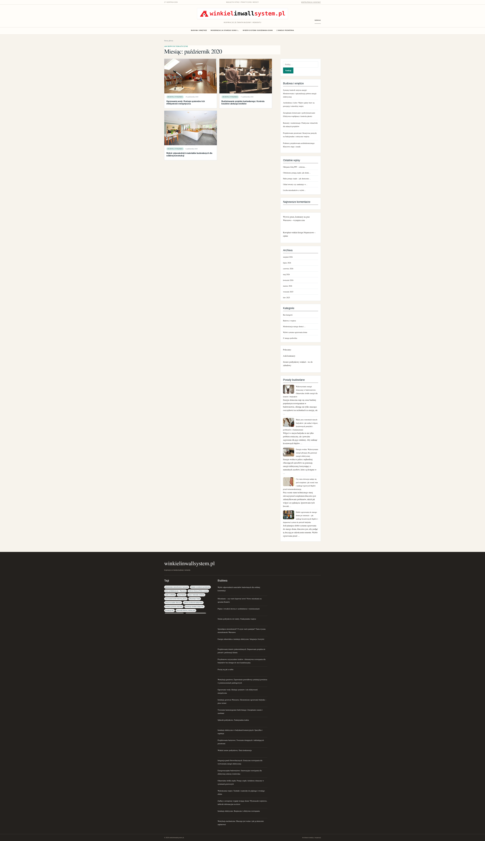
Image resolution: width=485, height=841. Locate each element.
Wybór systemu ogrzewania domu (258, 30)
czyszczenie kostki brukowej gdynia (176, 599)
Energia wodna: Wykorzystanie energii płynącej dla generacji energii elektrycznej (307, 452)
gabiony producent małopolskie (193, 602)
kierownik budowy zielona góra (186, 610)
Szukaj (318, 20)
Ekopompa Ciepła (194, 599)
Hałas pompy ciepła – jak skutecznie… (297, 178)
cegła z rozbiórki (170, 595)
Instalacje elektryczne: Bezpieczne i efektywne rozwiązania (239, 811)
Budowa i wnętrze (199, 30)
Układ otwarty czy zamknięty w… (295, 184)
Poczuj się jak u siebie (225, 669)
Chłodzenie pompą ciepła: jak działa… (297, 173)
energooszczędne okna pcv (173, 602)
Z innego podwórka (285, 30)
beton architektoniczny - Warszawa (175, 591)
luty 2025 (286, 297)
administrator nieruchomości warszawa (176, 587)
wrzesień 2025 (288, 291)
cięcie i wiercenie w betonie (196, 595)
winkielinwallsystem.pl (189, 563)
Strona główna (168, 41)
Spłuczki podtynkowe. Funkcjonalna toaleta (233, 720)
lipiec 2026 (287, 263)
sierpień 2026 (288, 257)
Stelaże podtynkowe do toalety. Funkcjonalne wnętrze (237, 619)
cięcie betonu (182, 595)
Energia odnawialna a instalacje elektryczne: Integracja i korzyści (241, 639)
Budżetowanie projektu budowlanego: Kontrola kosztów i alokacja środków (242, 102)
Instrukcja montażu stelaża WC (194, 606)
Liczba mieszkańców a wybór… (294, 190)
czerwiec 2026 (288, 268)
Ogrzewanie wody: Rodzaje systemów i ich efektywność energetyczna (185, 102)
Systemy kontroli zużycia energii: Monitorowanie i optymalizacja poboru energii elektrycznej (299, 93)
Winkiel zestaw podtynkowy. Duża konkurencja (235, 750)
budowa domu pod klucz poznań (198, 591)
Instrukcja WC (169, 610)
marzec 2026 (287, 286)
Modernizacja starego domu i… (225, 30)
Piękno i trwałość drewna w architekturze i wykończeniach (239, 609)
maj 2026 (286, 274)
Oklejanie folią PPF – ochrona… (294, 167)
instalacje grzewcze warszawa (174, 606)
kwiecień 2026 (288, 280)
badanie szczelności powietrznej (200, 587)
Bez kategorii (288, 315)
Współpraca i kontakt (311, 2)
